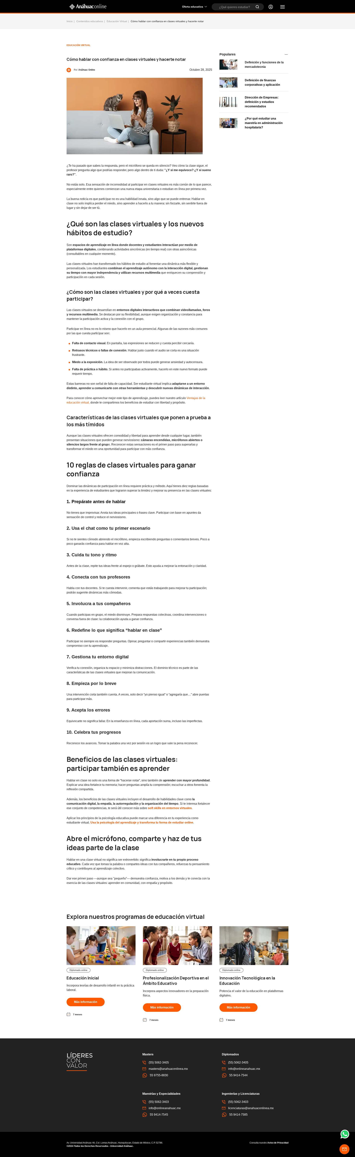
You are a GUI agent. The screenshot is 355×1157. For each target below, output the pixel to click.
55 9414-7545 (159, 1114)
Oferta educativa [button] (192, 6)
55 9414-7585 (238, 1114)
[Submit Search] (257, 6)
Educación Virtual (117, 21)
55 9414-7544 (238, 1075)
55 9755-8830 (159, 1075)
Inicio (70, 21)
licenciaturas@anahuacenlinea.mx (251, 1108)
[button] (283, 7)
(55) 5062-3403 (159, 1101)
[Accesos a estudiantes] (271, 7)
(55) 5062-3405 (159, 1062)
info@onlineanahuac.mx (244, 1068)
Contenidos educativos (89, 21)
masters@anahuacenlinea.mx (168, 1068)
